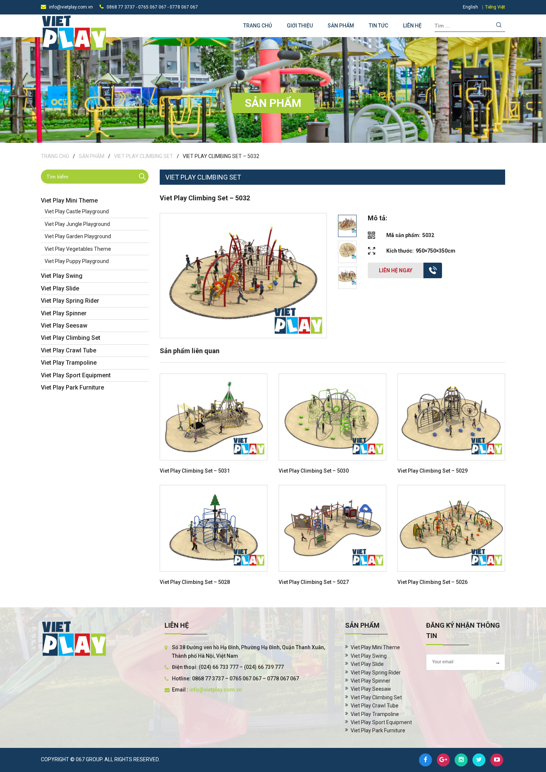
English (470, 7)
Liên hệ (412, 26)
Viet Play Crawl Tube (68, 350)
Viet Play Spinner (64, 313)
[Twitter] (478, 759)
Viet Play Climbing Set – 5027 (314, 582)
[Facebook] (425, 759)
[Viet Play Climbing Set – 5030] (332, 417)
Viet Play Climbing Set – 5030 (314, 471)
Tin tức (378, 26)
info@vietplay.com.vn (71, 7)
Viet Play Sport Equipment (76, 375)
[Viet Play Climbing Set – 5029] (451, 417)
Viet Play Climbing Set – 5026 (432, 582)
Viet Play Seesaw (64, 325)
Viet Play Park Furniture (72, 387)
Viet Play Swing (61, 275)
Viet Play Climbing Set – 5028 (195, 582)
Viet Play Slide (60, 288)
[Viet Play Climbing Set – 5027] (332, 528)
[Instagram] (461, 759)
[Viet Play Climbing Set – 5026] (451, 528)
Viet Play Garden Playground (78, 236)
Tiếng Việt (495, 7)
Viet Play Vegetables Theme (78, 249)
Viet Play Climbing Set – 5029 (432, 471)
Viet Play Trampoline (69, 362)
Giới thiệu (300, 26)
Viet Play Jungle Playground (77, 224)
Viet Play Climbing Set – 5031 (195, 471)
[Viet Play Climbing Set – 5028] (213, 528)
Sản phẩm (341, 26)
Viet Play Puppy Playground (77, 261)
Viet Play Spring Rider (70, 300)
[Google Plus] (443, 759)
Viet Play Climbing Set (143, 156)
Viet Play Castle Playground (77, 211)
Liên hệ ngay (395, 270)
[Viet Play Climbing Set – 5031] (213, 417)
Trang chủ (257, 26)
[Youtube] (496, 759)
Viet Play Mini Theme (69, 200)
